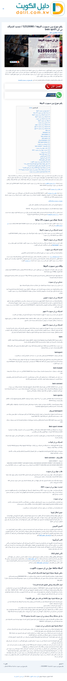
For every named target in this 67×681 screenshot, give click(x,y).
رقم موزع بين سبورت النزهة (43, 111)
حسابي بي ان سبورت (44, 122)
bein (48, 130)
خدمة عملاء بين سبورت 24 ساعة (41, 113)
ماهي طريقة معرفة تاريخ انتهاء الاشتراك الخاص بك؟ (37, 164)
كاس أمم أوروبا (45, 158)
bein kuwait (46, 134)
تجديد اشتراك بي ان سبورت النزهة (41, 115)
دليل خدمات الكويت (34, 676)
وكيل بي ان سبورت (55, 189)
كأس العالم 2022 (44, 160)
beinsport (46, 132)
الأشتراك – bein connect (42, 146)
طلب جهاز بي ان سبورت (43, 148)
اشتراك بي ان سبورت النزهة (42, 117)
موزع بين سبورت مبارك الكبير (55, 201)
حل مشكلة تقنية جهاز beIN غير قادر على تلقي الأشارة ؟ (36, 168)
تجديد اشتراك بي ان (54, 256)
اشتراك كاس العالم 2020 (42, 562)
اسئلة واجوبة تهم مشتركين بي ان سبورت (39, 172)
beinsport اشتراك (44, 140)
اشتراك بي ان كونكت (44, 144)
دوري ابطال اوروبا (44, 154)
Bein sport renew (44, 142)
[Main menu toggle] (3, 8)
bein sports (46, 138)
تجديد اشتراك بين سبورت (43, 119)
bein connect (45, 136)
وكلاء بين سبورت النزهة (44, 121)
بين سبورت (28, 260)
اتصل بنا (16, 676)
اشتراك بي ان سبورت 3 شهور (42, 126)
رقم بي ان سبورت (52, 193)
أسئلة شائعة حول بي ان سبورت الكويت (40, 162)
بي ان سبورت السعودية (53, 214)
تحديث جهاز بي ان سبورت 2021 (41, 150)
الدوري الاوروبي (45, 156)
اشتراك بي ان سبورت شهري (42, 124)
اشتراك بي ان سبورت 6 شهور (42, 128)
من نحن (22, 676)
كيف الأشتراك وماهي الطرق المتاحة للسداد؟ (38, 166)
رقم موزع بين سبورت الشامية (25, 80)
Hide (31, 108)
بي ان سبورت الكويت (50, 183)
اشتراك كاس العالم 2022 (45, 535)
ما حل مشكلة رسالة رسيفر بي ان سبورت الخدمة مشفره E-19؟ (34, 170)
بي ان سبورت (45, 152)
